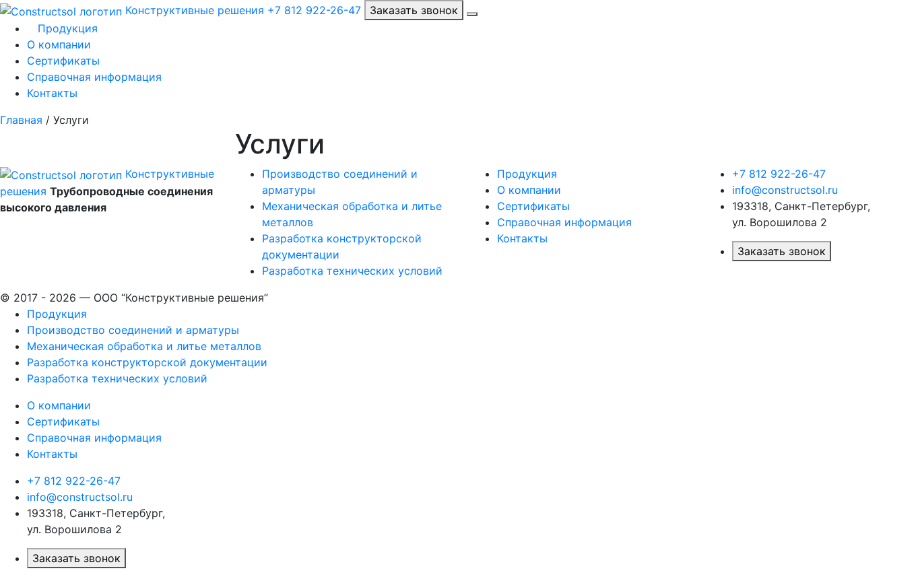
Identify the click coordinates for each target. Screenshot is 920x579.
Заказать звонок (414, 10)
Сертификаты (63, 60)
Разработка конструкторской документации (147, 362)
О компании (59, 44)
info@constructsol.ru (785, 190)
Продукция (66, 28)
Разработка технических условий (352, 270)
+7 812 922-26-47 (314, 10)
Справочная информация (94, 76)
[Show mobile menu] (472, 14)
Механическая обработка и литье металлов (144, 346)
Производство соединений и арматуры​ (133, 330)
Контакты (52, 93)
